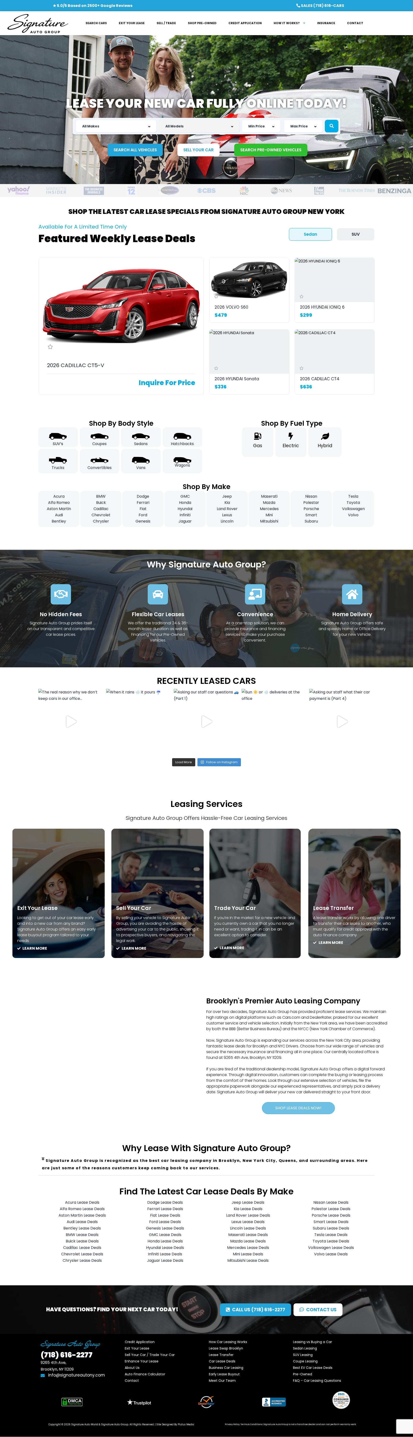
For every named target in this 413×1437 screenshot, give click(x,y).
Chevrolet (101, 515)
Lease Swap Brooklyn (226, 1348)
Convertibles (99, 467)
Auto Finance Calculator (145, 1374)
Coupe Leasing (305, 1361)
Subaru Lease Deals (331, 1228)
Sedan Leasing (305, 1348)
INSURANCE (326, 23)
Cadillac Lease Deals (82, 1247)
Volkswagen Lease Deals (331, 1247)
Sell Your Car (133, 908)
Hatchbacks (182, 443)
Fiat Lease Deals (165, 1215)
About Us (132, 1367)
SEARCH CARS (96, 23)
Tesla (353, 496)
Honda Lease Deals (165, 1241)
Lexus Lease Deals (248, 1222)
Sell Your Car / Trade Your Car (150, 1354)
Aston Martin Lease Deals (82, 1215)
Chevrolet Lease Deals (82, 1254)
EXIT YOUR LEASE (132, 23)
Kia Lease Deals (248, 1209)
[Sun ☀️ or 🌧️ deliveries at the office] (274, 721)
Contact (132, 1380)
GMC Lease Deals (165, 1234)
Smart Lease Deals (331, 1222)
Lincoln (227, 521)
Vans (141, 467)
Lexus (227, 515)
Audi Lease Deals (82, 1222)
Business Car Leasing (226, 1367)
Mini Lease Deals (248, 1254)
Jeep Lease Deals (248, 1202)
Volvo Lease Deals (331, 1254)
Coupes (99, 443)
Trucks (58, 467)
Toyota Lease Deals (331, 1241)
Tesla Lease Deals (331, 1234)
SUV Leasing (303, 1354)
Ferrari (143, 502)
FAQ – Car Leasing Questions (317, 1380)
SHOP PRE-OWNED (202, 23)
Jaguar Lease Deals (165, 1260)
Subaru (311, 521)
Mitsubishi (269, 521)
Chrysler (101, 521)
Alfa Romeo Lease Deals (82, 1209)
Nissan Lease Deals (330, 1202)
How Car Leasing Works (228, 1341)
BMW (101, 496)
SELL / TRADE (166, 23)
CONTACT (355, 23)
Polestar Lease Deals (330, 1209)
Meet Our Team (222, 1380)
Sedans (141, 443)
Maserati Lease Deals (248, 1234)
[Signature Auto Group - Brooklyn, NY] (37, 23)
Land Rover (227, 509)
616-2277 (66, 1355)
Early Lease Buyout (224, 1374)
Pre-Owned (302, 1374)
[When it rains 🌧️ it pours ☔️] (139, 721)
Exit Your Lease (37, 908)
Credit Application (140, 1341)
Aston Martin (59, 509)
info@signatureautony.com (76, 1375)
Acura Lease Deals (82, 1202)
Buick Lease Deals (82, 1241)
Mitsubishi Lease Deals (248, 1260)
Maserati (269, 496)
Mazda (269, 502)
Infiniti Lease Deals (165, 1254)
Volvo (353, 515)
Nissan (311, 496)
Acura (59, 496)
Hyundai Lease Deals (165, 1247)
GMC (185, 496)
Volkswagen (353, 509)
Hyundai (185, 509)
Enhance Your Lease (141, 1361)
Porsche (311, 509)
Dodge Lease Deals (165, 1202)
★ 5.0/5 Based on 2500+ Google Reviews (92, 5)
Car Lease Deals (222, 1361)
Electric (291, 445)
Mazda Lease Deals (248, 1241)
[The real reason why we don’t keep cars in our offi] (71, 721)
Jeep (227, 496)
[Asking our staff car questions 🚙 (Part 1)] (206, 721)
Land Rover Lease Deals (248, 1215)
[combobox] (116, 126)
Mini (269, 515)
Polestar (311, 502)
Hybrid (325, 445)
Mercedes (269, 509)
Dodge (143, 496)
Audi (59, 515)
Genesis (143, 521)
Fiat (143, 509)
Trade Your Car (235, 908)
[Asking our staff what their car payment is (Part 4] (342, 721)
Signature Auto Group (114, 1424)
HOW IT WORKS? (287, 23)
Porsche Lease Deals (331, 1215)
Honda (185, 502)
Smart (311, 515)
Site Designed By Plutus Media (175, 1424)
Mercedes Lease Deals (248, 1247)
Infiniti (184, 515)
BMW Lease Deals (82, 1234)
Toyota (353, 502)
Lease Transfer (333, 908)
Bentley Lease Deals (82, 1228)
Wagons (182, 465)
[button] (206, 1164)
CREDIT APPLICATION (245, 23)
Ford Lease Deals (165, 1222)
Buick (101, 502)
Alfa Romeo (59, 502)
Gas (257, 445)
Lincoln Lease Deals (248, 1228)
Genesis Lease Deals (165, 1228)
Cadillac (101, 509)
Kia (227, 502)
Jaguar (185, 521)
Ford (143, 515)
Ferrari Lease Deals (165, 1209)
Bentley (59, 521)
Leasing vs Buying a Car (312, 1341)
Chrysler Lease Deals (82, 1260)
